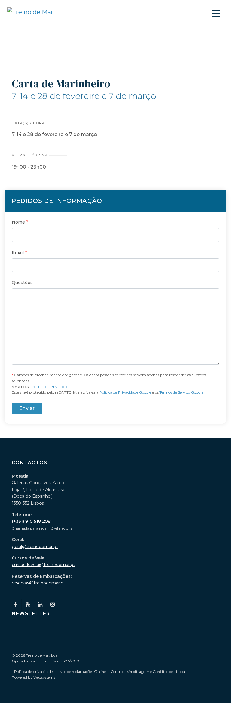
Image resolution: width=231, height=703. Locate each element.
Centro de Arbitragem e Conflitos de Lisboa (148, 671)
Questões (22, 282)
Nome (20, 222)
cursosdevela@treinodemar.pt (43, 564)
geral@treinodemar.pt (35, 546)
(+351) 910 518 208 (31, 521)
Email (19, 252)
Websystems (44, 677)
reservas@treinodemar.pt (38, 583)
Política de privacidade (33, 671)
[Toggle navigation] (216, 13)
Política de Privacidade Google (125, 392)
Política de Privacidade (51, 386)
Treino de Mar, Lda (41, 655)
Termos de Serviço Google (181, 392)
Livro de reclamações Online (81, 671)
